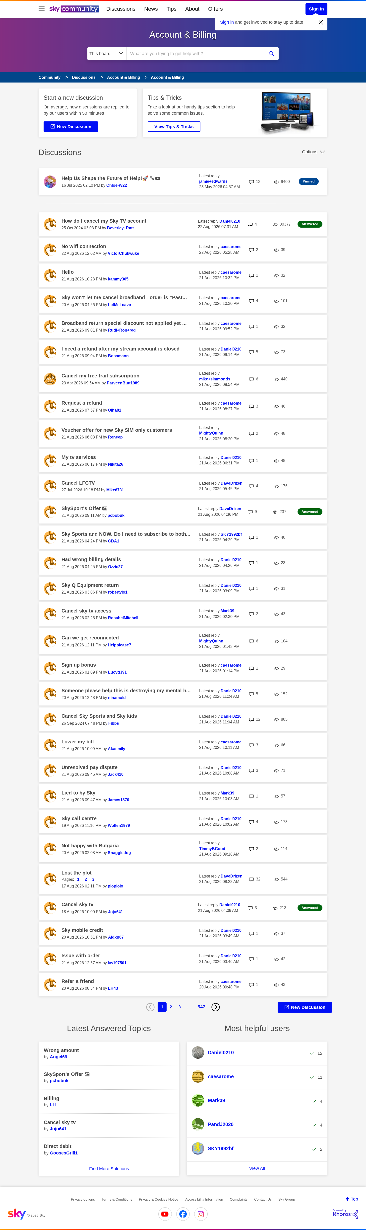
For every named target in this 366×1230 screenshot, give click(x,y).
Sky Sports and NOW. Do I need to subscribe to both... (125, 534)
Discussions (120, 9)
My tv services (78, 457)
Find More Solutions (109, 1168)
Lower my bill (77, 741)
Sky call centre (79, 818)
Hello (67, 272)
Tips (172, 9)
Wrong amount (61, 1050)
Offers (215, 9)
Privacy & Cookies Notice (158, 1199)
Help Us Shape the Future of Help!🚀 (105, 178)
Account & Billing (183, 34)
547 (201, 1006)
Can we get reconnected (90, 637)
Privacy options (83, 1199)
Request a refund (81, 403)
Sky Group (286, 1199)
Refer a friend (77, 981)
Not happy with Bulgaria (90, 845)
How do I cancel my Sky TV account (103, 221)
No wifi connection (83, 246)
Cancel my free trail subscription (100, 375)
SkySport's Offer (81, 508)
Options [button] (309, 151)
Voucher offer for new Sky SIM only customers (116, 430)
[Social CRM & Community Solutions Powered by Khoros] (345, 1214)
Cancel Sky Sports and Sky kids (99, 716)
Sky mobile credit (82, 930)
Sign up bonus (78, 665)
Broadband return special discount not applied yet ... (124, 323)
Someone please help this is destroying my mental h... (126, 690)
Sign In (316, 8)
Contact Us (263, 1199)
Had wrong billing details (91, 559)
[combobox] (194, 53)
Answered (310, 224)
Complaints (238, 1199)
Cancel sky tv (77, 904)
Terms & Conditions (117, 1199)
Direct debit (57, 1146)
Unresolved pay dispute (89, 767)
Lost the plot (76, 873)
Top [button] (354, 1199)
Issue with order (80, 955)
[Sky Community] (74, 9)
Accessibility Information (204, 1199)
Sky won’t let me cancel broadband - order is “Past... (124, 297)
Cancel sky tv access (86, 611)
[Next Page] (216, 1007)
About (192, 9)
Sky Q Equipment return (90, 585)
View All (257, 1168)
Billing (51, 1098)
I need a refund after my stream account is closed (120, 348)
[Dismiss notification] (321, 22)
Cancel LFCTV (78, 483)
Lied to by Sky (78, 792)
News (151, 9)
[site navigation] (42, 9)
